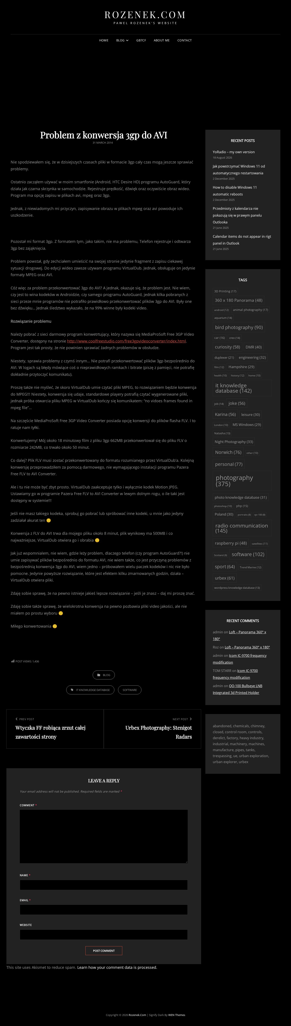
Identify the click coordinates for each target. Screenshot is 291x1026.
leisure (250, 414)
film (219, 367)
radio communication (241, 528)
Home (103, 40)
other (252, 453)
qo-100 (259, 514)
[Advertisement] (145, 79)
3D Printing (225, 291)
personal (228, 464)
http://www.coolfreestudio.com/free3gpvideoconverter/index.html (126, 341)
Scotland (220, 555)
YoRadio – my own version (234, 152)
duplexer (224, 357)
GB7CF (141, 40)
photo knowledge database (241, 497)
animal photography (250, 310)
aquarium (223, 318)
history (237, 375)
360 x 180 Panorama (238, 300)
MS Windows (247, 424)
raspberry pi (231, 543)
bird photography (239, 327)
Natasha (222, 433)
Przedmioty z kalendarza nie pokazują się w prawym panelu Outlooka (237, 215)
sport (225, 567)
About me (162, 40)
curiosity (227, 347)
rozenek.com (145, 14)
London (221, 425)
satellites (260, 543)
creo (234, 338)
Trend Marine (250, 567)
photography (234, 480)
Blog (120, 40)
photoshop (223, 506)
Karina (225, 414)
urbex (225, 578)
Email (25, 900)
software (130, 690)
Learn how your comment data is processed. (117, 967)
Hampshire (241, 366)
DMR (254, 347)
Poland (224, 514)
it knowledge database (93, 690)
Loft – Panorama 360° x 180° (247, 647)
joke (237, 403)
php (242, 506)
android (221, 310)
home (254, 375)
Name (25, 875)
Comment (28, 805)
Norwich (228, 452)
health (220, 375)
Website (26, 925)
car (219, 338)
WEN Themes (176, 1015)
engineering (252, 357)
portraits (244, 514)
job (219, 404)
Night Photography (234, 441)
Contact (184, 40)
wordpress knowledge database (237, 588)
